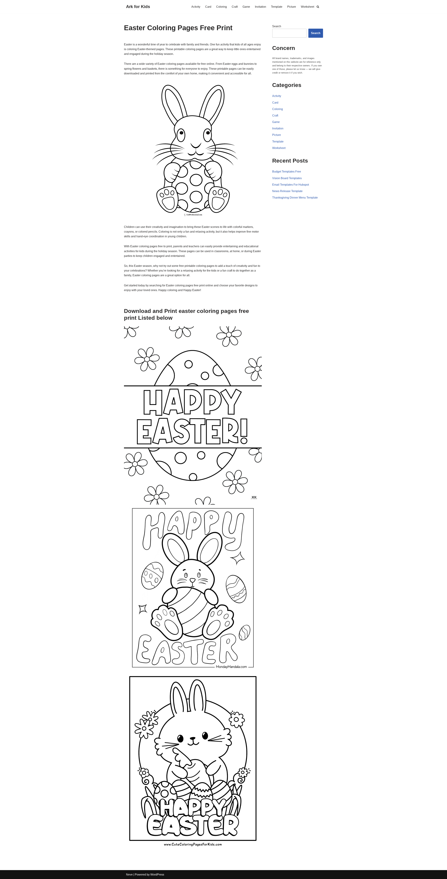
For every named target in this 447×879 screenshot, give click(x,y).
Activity (195, 6)
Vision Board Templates (287, 178)
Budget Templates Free (286, 171)
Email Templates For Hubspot (290, 184)
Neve (129, 874)
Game (246, 6)
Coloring (221, 6)
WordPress (157, 874)
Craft (235, 6)
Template (276, 6)
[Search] (318, 6)
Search (276, 26)
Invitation (260, 6)
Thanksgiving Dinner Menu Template (295, 197)
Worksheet (307, 6)
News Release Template (287, 191)
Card (208, 6)
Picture (291, 6)
